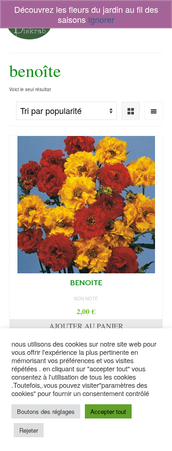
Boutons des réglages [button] (46, 411)
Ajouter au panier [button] (86, 326)
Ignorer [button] (101, 19)
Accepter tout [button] (108, 411)
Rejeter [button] (28, 430)
